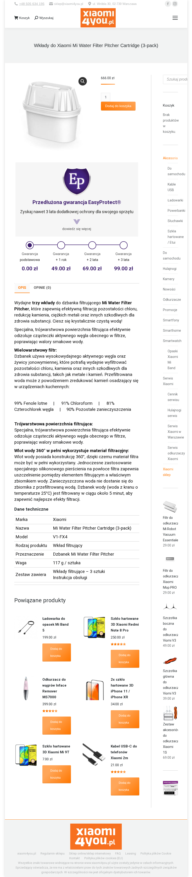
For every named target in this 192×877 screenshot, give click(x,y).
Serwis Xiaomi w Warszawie (176, 431)
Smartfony (171, 320)
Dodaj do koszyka (118, 106)
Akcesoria (170, 158)
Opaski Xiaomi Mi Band (173, 359)
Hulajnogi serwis (174, 413)
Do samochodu (176, 171)
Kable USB (172, 187)
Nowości (169, 289)
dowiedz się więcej (76, 229)
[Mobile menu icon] (175, 18)
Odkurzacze (172, 299)
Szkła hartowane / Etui (176, 236)
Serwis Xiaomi (168, 381)
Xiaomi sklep (168, 472)
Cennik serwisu (173, 397)
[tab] (22, 288)
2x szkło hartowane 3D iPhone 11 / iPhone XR (122, 688)
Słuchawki (175, 221)
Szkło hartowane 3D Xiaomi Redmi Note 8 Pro (125, 624)
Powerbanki (176, 210)
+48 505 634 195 (31, 4)
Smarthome (172, 330)
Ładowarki (175, 200)
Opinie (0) (42, 288)
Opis (22, 288)
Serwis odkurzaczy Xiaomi (176, 453)
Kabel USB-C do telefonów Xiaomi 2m (124, 752)
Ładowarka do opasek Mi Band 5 (55, 624)
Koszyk (24, 18)
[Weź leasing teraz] (170, 794)
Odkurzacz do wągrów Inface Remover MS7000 (54, 688)
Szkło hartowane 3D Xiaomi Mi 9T (56, 749)
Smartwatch (172, 341)
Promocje (170, 310)
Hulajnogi (170, 269)
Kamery (168, 279)
